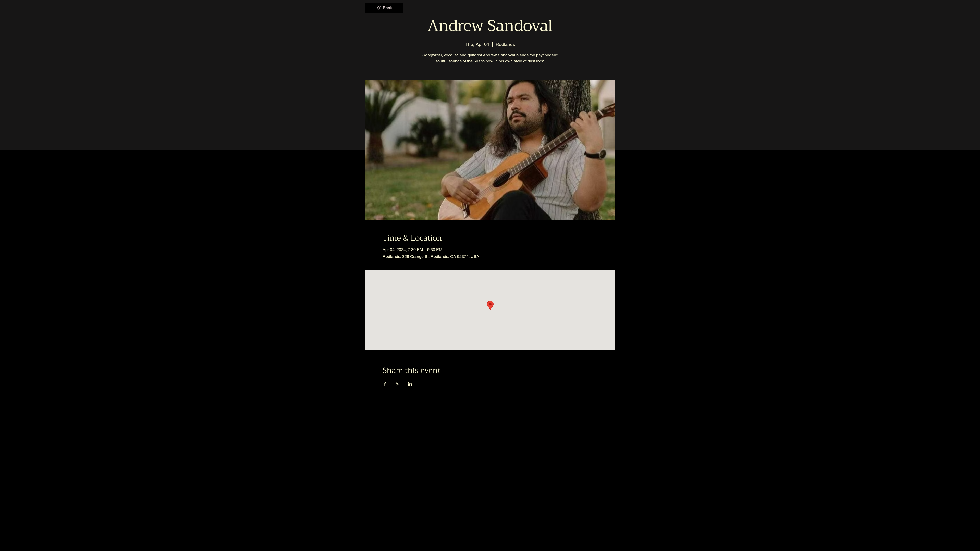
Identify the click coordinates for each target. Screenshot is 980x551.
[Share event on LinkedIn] (410, 384)
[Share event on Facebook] (385, 384)
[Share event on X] (397, 384)
